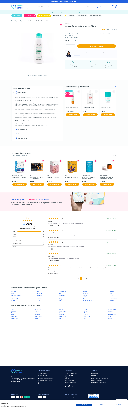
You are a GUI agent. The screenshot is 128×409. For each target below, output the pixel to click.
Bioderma (14, 297)
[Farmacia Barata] (17, 7)
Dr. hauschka (63, 316)
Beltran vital (38, 316)
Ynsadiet (13, 313)
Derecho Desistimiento (97, 380)
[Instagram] (69, 386)
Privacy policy (70, 402)
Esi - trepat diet (112, 309)
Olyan (111, 295)
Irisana (109, 316)
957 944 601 (43, 373)
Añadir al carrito (97, 46)
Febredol (110, 311)
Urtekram (38, 309)
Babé (84, 297)
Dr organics (113, 297)
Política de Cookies (70, 380)
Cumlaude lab (63, 297)
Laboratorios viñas (88, 300)
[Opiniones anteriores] (78, 278)
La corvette (14, 318)
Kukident (110, 318)
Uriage (61, 299)
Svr (38, 292)
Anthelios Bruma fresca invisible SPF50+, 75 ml (72, 108)
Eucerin (13, 292)
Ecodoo (86, 311)
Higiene (17, 21)
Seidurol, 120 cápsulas (53, 177)
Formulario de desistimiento (98, 382)
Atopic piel (14, 299)
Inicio (12, 21)
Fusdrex (85, 295)
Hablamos (77, 55)
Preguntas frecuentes (46, 380)
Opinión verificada (112, 218)
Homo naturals (111, 314)
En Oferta (93, 375)
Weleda (13, 300)
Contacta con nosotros (71, 373)
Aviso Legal (67, 378)
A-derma (39, 299)
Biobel (37, 318)
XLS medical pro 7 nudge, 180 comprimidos (37, 178)
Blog (66, 377)
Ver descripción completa (71, 37)
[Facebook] (66, 386)
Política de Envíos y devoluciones (99, 378)
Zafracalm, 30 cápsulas (71, 177)
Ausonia (37, 314)
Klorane (112, 292)
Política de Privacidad (70, 382)
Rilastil (111, 293)
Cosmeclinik (113, 299)
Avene (38, 300)
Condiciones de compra (97, 377)
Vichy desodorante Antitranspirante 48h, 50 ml (107, 108)
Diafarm (61, 314)
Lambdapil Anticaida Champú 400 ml (89, 108)
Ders (60, 293)
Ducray (85, 292)
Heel (108, 313)
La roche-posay (16, 295)
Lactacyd (85, 293)
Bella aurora (62, 292)
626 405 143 (43, 375)
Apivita (112, 300)
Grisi (12, 314)
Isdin (12, 293)
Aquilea (13, 311)
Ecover (86, 314)
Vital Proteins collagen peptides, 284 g (88, 178)
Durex (61, 318)
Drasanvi (14, 316)
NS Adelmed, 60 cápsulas (19, 177)
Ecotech (86, 313)
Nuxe (84, 299)
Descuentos (94, 373)
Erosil (60, 300)
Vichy (13, 309)
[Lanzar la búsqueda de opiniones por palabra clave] (42, 247)
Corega (61, 309)
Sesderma (40, 297)
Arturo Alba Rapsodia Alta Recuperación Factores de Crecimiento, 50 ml (107, 178)
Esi (84, 318)
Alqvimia (37, 313)
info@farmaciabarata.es (46, 378)
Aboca (37, 311)
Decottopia (62, 311)
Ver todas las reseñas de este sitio (27, 228)
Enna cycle (87, 316)
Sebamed (39, 293)
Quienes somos (69, 375)
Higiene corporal (24, 21)
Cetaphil (39, 295)
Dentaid (61, 313)
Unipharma (62, 295)
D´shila (86, 309)
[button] (115, 6)
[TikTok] (72, 386)
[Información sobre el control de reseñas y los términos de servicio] (34, 226)
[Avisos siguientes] (86, 278)
